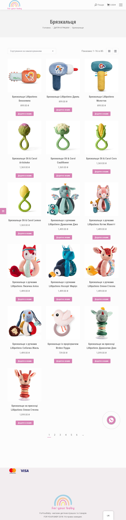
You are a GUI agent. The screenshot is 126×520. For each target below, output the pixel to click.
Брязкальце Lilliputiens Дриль (63, 96)
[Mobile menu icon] (121, 5)
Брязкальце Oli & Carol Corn (101, 158)
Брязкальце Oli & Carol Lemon (24, 220)
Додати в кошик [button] (25, 114)
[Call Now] (111, 420)
